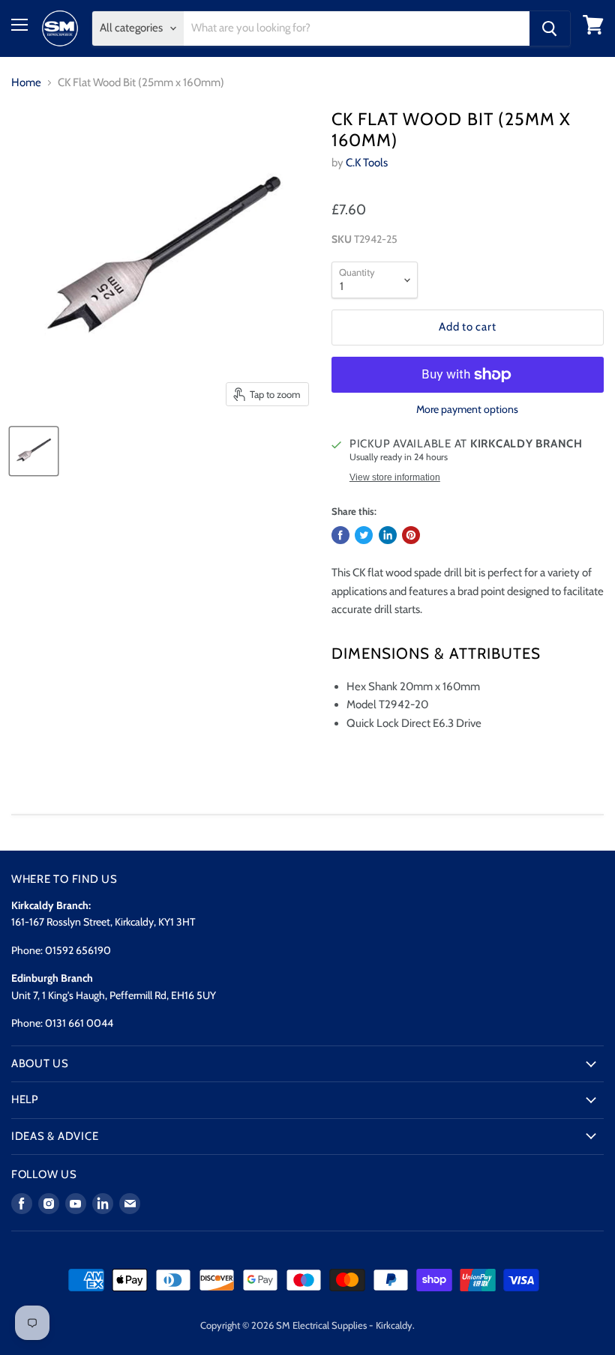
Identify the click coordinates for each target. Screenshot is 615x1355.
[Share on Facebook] (341, 535)
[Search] (550, 28)
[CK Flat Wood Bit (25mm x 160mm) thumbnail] (34, 451)
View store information (395, 477)
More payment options (467, 409)
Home (26, 82)
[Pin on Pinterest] (411, 535)
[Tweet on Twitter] (364, 535)
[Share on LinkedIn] (388, 535)
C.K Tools (367, 162)
